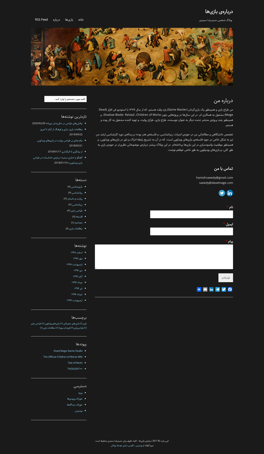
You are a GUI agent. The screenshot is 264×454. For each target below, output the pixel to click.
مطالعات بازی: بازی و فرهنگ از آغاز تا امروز (61, 129)
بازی (83, 323)
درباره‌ (56, 19)
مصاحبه (78, 223)
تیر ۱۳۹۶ (78, 288)
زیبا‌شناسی (77, 205)
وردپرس (78, 411)
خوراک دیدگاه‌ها (74, 405)
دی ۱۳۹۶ (78, 270)
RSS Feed (41, 19)
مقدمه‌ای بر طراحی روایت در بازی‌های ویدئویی (59, 140)
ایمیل (228, 224)
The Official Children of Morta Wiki (62, 357)
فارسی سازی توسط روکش (122, 445)
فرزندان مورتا (63, 328)
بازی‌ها (69, 19)
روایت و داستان (74, 199)
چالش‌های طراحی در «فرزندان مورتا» (64, 123)
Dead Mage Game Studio (68, 351)
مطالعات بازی (75, 228)
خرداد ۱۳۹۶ (76, 294)
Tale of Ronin (75, 363)
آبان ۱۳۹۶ (77, 276)
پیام (229, 241)
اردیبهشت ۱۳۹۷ (74, 264)
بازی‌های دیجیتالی (69, 323)
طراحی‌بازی (77, 328)
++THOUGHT (74, 369)
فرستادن (226, 278)
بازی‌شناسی (76, 187)
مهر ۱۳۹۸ (77, 258)
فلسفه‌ (79, 217)
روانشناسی (77, 193)
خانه (81, 19)
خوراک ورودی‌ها (74, 399)
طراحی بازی (76, 211)
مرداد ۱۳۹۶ (77, 282)
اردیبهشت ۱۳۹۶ (74, 300)
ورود (80, 393)
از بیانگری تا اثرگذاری (72, 152)
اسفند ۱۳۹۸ (76, 252)
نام (230, 207)
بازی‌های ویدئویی (51, 323)
